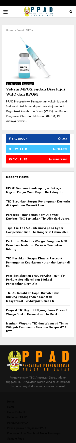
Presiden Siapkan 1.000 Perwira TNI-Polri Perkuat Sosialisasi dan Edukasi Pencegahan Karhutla (35, 279)
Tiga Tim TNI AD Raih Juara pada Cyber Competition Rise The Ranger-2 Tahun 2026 (37, 229)
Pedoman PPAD (17, 417)
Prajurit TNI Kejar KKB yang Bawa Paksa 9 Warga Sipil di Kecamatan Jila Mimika (36, 312)
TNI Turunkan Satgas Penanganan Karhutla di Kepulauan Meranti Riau (38, 203)
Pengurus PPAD (17, 422)
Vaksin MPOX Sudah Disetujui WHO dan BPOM (35, 92)
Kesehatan (28, 83)
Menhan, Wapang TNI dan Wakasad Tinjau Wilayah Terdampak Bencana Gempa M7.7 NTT (37, 327)
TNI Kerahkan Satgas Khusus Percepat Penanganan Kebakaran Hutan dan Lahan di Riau (38, 262)
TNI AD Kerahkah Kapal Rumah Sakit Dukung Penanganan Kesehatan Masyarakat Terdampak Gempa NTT (32, 297)
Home (11, 401)
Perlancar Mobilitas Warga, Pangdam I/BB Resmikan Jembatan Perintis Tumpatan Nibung (36, 245)
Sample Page (15, 438)
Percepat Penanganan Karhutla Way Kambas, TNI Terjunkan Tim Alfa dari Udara (38, 216)
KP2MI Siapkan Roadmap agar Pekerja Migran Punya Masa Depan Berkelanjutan (35, 190)
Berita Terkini (13, 83)
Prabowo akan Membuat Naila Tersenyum (34, 433)
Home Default (16, 412)
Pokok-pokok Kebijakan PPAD (26, 428)
